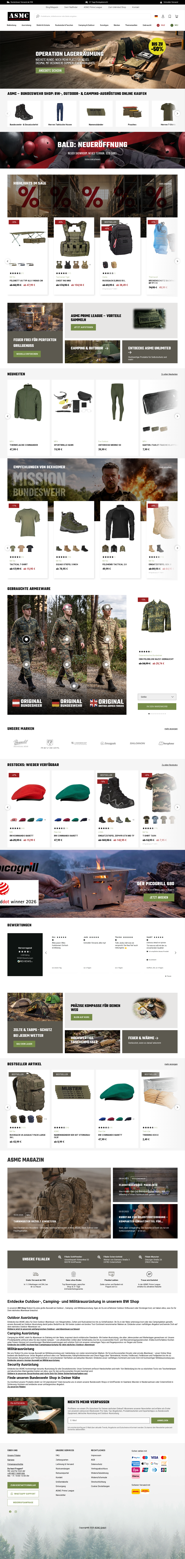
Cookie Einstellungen (100, 1486)
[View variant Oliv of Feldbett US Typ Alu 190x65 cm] (13, 265)
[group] (24, 114)
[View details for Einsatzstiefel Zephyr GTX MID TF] (117, 793)
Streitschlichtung (98, 1482)
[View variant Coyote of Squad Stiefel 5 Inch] (68, 548)
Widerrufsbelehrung (99, 1473)
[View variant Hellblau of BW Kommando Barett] (39, 820)
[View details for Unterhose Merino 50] (117, 402)
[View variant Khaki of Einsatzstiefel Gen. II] (152, 548)
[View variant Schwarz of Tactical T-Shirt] (30, 548)
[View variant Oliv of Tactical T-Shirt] (13, 548)
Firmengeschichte (15, 1464)
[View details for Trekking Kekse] (161, 1092)
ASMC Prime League (93, 7)
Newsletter (61, 1495)
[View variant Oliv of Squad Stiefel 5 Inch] (59, 548)
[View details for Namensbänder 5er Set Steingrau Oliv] (73, 1092)
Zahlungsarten (62, 1460)
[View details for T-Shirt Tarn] (161, 793)
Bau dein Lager (24, 1044)
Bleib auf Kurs (81, 1017)
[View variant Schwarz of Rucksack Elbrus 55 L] (105, 265)
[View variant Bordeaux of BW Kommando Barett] (22, 820)
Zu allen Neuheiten (169, 374)
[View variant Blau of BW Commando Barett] (58, 820)
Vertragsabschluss (99, 1468)
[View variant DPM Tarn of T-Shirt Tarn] (164, 820)
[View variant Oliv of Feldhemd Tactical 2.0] (105, 548)
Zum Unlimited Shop (117, 7)
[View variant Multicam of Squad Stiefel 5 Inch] (76, 548)
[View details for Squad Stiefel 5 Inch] (74, 522)
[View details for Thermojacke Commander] (28, 402)
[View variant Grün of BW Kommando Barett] (31, 820)
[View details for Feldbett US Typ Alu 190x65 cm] (27, 239)
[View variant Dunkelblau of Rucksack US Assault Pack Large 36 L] (31, 1119)
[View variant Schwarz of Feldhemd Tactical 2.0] (114, 548)
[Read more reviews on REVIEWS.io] (25, 961)
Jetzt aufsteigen (83, 327)
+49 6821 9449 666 (16, 1473)
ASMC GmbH (100, 1528)
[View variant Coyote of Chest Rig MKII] (76, 265)
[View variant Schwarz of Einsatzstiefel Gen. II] (160, 548)
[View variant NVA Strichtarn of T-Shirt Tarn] (172, 820)
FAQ (57, 1455)
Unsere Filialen (14, 1455)
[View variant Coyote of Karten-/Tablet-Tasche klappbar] (164, 429)
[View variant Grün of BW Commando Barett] (75, 820)
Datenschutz (96, 1464)
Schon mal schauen (92, 159)
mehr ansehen (165, 183)
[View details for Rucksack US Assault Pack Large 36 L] (28, 1092)
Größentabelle (62, 1482)
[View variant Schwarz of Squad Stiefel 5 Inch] (85, 548)
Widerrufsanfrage (23, 1502)
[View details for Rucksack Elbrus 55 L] (120, 239)
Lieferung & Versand (65, 1464)
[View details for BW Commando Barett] (73, 793)
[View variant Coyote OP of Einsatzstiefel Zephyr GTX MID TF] (111, 820)
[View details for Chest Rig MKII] (74, 239)
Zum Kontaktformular (23, 1485)
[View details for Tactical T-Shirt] (27, 522)
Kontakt (135, 7)
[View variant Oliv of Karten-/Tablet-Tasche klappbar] (155, 429)
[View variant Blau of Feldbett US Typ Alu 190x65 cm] (21, 265)
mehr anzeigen (171, 729)
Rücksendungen (63, 1468)
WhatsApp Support (24, 1494)
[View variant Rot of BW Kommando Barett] (14, 820)
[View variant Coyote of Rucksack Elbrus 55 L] (114, 265)
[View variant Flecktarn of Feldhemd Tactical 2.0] (123, 548)
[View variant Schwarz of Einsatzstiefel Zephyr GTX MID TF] (102, 820)
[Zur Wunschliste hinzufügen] (42, 224)
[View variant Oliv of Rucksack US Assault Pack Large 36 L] (14, 1119)
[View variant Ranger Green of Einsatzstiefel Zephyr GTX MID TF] (128, 820)
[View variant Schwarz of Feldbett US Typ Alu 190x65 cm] (30, 265)
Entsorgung (61, 1486)
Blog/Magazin (52, 7)
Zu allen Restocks (170, 765)
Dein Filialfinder (71, 7)
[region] (111, 953)
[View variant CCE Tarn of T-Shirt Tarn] (147, 820)
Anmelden (162, 1420)
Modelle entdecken (27, 354)
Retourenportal (62, 1473)
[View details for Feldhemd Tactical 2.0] (120, 522)
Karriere (10, 1460)
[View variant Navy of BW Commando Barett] (84, 820)
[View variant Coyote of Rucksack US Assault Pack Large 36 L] (39, 1119)
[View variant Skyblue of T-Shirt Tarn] (155, 820)
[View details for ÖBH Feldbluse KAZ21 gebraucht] (157, 617)
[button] (177, 113)
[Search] (37, 16)
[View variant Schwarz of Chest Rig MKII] (68, 265)
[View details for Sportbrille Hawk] (73, 402)
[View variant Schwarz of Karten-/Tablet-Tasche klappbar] (147, 429)
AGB (93, 1460)
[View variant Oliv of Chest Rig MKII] (59, 265)
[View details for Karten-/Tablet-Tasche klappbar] (161, 402)
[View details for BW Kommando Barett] (28, 793)
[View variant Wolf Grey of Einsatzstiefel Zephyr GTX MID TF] (119, 820)
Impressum (96, 1455)
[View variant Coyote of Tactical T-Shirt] (21, 548)
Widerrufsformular (99, 1477)
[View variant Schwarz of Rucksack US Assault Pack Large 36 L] (22, 1119)
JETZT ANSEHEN (159, 897)
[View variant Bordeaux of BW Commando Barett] (67, 820)
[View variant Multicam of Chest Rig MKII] (85, 265)
